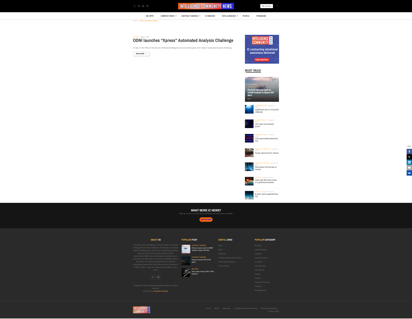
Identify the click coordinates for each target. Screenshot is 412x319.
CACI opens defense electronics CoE (266, 139)
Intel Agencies (229, 16)
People (246, 16)
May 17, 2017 (145, 37)
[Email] (409, 167)
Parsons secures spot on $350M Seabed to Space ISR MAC (261, 92)
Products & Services (262, 282)
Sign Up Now (206, 219)
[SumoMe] (409, 173)
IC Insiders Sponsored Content (229, 258)
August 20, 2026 (267, 177)
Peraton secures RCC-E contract (266, 153)
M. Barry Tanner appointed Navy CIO (266, 195)
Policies (258, 278)
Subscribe (222, 253)
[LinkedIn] (409, 162)
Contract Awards (189, 16)
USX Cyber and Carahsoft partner (264, 125)
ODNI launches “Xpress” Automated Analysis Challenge (183, 40)
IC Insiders (210, 16)
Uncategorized (260, 290)
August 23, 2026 (269, 87)
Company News (167, 16)
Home (135, 21)
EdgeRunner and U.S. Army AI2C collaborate (267, 110)
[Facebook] (409, 151)
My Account (266, 6)
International (259, 270)
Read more (140, 53)
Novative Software (161, 291)
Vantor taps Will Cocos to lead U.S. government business (265, 181)
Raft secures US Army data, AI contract (266, 168)
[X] (409, 157)
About (220, 249)
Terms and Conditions (226, 262)
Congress (258, 253)
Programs (261, 16)
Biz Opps (150, 16)
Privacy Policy (223, 266)
